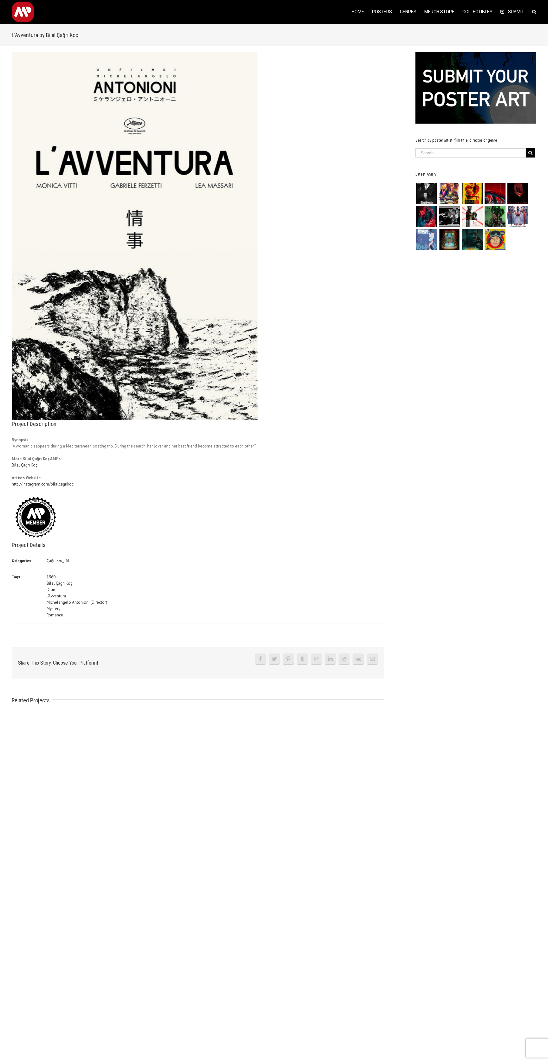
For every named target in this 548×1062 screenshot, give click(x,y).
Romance (55, 615)
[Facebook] (260, 658)
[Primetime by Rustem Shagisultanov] (426, 239)
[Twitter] (274, 658)
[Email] (372, 658)
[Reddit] (344, 658)
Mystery (53, 608)
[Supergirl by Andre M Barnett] (518, 193)
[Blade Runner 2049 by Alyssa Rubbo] (472, 239)
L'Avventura (56, 596)
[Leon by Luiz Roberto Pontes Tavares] (472, 216)
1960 (51, 577)
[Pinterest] (288, 658)
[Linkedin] (330, 658)
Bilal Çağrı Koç (24, 465)
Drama (53, 589)
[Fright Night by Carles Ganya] (449, 216)
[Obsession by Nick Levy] (472, 193)
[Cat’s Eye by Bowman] (449, 239)
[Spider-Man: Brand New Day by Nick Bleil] (518, 216)
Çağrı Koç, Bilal (60, 560)
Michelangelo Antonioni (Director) (77, 602)
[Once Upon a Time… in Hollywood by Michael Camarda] (449, 193)
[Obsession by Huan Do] (495, 193)
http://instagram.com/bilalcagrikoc (43, 484)
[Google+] (316, 658)
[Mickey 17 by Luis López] (495, 239)
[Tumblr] (302, 658)
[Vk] (358, 658)
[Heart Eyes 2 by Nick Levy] (426, 216)
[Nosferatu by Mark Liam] (426, 193)
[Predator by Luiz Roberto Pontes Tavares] (495, 216)
